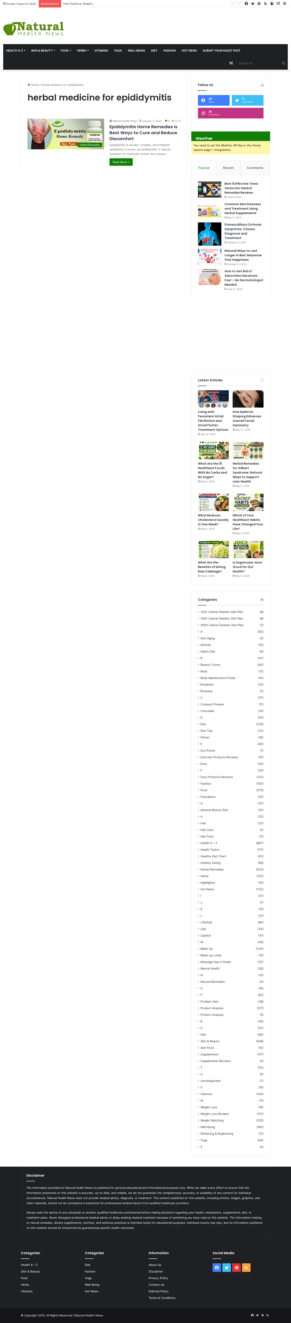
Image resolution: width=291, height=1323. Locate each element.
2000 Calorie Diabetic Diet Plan (222, 625)
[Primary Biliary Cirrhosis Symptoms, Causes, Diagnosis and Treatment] (209, 234)
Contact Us (156, 1284)
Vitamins (101, 50)
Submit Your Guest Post (222, 50)
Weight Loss (208, 1107)
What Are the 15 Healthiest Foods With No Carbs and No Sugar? (212, 470)
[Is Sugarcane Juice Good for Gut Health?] (248, 549)
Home (34, 84)
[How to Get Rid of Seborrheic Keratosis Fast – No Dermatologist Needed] (209, 277)
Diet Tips (206, 730)
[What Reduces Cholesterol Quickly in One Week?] (213, 502)
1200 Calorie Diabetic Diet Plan (221, 612)
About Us (155, 1265)
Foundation (208, 796)
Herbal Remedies (212, 869)
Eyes (203, 763)
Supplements (209, 1054)
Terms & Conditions (162, 1298)
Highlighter (207, 882)
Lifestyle (206, 922)
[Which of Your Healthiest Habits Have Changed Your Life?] (248, 502)
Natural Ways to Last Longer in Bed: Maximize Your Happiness (243, 255)
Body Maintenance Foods (217, 678)
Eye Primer (207, 750)
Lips (203, 929)
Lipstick (205, 935)
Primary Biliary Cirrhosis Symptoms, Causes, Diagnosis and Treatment (243, 231)
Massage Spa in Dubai (215, 962)
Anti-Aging (207, 638)
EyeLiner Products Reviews (219, 757)
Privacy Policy (158, 1278)
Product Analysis (211, 1008)
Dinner (204, 737)
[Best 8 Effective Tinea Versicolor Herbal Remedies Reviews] (209, 189)
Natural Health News (125, 120)
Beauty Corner (210, 664)
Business (206, 691)
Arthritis (205, 645)
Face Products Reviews (216, 777)
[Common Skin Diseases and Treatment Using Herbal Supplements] (209, 210)
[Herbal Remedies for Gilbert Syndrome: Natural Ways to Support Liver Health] (248, 450)
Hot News (189, 50)
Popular (204, 168)
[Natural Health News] (33, 26)
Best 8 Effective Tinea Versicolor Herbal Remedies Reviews (241, 188)
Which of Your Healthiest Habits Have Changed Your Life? (248, 522)
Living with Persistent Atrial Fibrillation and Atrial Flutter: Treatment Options (213, 421)
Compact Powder (212, 704)
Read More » (121, 162)
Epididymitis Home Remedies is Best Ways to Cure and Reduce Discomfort (143, 133)
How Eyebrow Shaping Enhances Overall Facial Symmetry (101, 3)
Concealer (207, 711)
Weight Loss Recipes (214, 1113)
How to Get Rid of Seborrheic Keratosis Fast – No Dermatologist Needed (244, 278)
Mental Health (210, 968)
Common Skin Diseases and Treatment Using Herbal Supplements (243, 208)
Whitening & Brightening (216, 1133)
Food (65, 50)
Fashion (169, 50)
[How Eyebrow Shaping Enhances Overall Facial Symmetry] (248, 399)
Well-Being (136, 50)
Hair (203, 823)
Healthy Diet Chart (213, 856)
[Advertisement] (194, 21)
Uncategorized (210, 1080)
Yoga (118, 50)
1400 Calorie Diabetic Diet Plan (221, 618)
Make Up (206, 948)
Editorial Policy (159, 1291)
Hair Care (206, 830)
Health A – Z (208, 843)
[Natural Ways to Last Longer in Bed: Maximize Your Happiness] (209, 257)
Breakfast (207, 684)
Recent (228, 168)
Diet (154, 50)
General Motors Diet (214, 810)
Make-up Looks (211, 955)
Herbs (81, 50)
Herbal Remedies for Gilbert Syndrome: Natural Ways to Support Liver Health (247, 472)
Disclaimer (156, 1271)
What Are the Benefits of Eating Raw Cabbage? (212, 567)
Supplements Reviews (215, 1061)
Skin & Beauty (41, 50)
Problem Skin (209, 1001)
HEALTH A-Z (14, 50)
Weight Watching (211, 1120)
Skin (203, 1034)
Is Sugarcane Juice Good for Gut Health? (247, 567)
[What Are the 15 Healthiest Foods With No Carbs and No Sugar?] (213, 450)
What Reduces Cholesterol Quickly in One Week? (213, 519)
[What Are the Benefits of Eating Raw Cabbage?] (213, 549)
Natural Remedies (212, 981)
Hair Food (206, 836)
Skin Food (207, 1047)
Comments (255, 168)
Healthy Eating (210, 863)
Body (203, 671)
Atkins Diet (207, 651)
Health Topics (209, 849)
